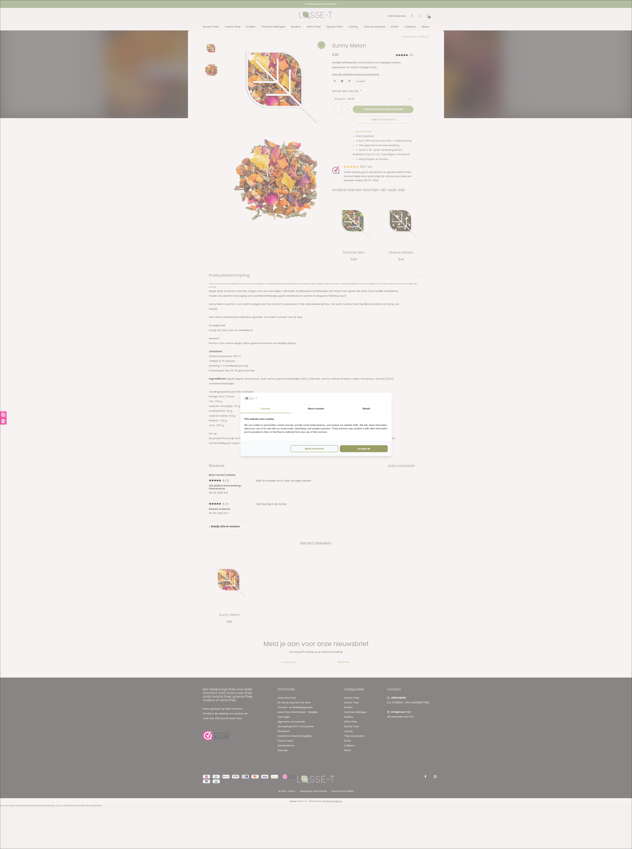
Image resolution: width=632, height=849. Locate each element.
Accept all (364, 448)
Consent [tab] (265, 408)
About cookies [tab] (316, 408)
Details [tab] (366, 408)
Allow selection (314, 448)
